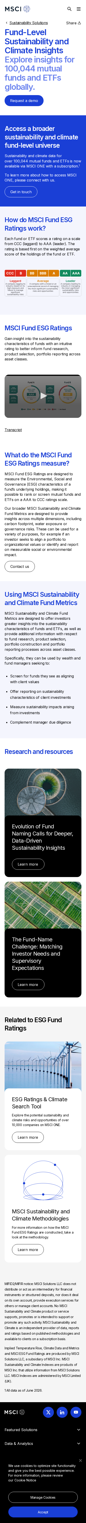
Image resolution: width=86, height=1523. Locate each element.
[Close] (80, 1460)
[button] (43, 396)
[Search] (69, 9)
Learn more (28, 864)
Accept (43, 1512)
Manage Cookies (43, 1497)
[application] (43, 396)
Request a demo (24, 100)
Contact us (19, 566)
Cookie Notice (25, 1480)
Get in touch (21, 192)
